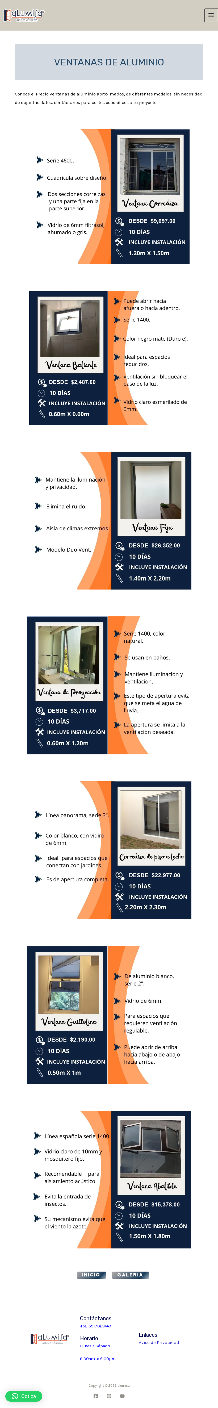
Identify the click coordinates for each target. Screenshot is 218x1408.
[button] (23, 1396)
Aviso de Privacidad (159, 1342)
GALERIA (131, 1275)
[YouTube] (122, 1396)
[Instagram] (109, 1396)
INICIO (91, 1275)
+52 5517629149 (95, 1325)
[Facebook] (95, 1396)
